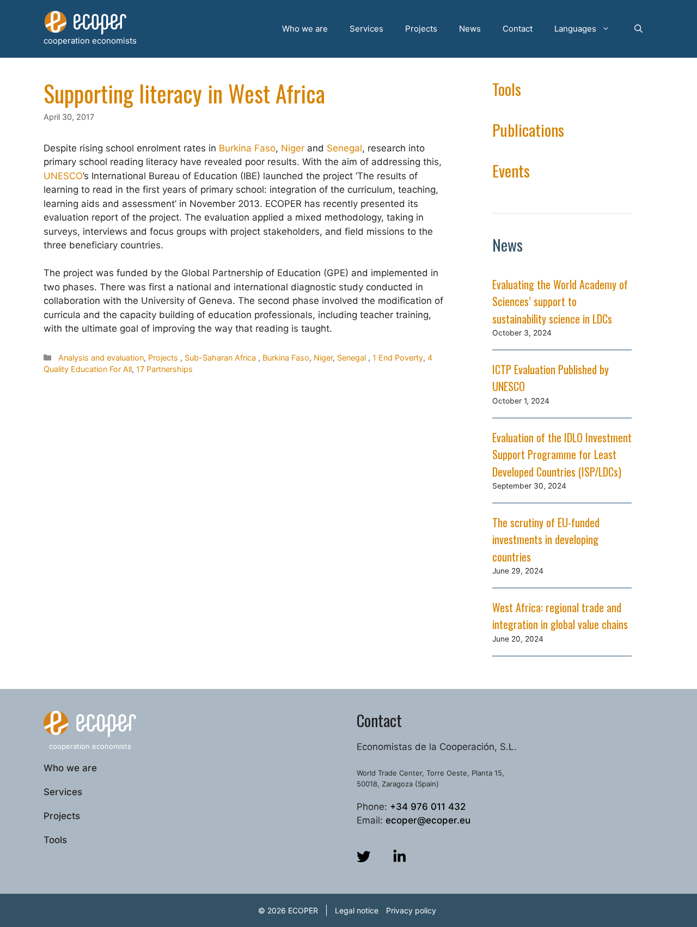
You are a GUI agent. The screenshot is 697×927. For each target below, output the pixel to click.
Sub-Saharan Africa (220, 357)
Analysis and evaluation (101, 357)
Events (511, 170)
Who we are (305, 28)
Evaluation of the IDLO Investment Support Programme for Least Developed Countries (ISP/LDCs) (562, 454)
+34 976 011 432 (428, 806)
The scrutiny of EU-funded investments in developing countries (546, 539)
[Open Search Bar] (638, 29)
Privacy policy (411, 910)
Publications (528, 129)
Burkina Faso (247, 148)
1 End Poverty (397, 357)
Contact (518, 28)
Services (366, 28)
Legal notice (356, 910)
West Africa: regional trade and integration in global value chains (560, 616)
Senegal (344, 148)
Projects (421, 28)
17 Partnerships (164, 369)
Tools (506, 88)
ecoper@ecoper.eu (428, 820)
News (470, 28)
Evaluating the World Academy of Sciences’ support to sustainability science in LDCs (560, 301)
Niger (292, 148)
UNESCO (63, 175)
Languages (575, 28)
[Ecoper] (85, 22)
